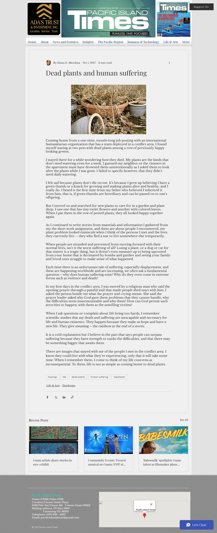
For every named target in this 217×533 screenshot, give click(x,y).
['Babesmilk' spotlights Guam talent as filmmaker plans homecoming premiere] (163, 440)
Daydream (68, 385)
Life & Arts (53, 385)
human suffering (99, 376)
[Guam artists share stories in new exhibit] (53, 440)
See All (184, 419)
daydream (119, 376)
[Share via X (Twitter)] (55, 397)
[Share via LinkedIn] (64, 397)
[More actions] (169, 63)
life (64, 376)
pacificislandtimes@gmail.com (60, 517)
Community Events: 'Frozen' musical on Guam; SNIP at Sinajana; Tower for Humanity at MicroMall (107, 462)
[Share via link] (72, 397)
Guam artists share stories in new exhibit (52, 462)
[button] (202, 6)
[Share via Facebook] (47, 397)
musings (52, 376)
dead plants (78, 376)
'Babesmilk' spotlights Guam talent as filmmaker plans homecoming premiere (162, 462)
